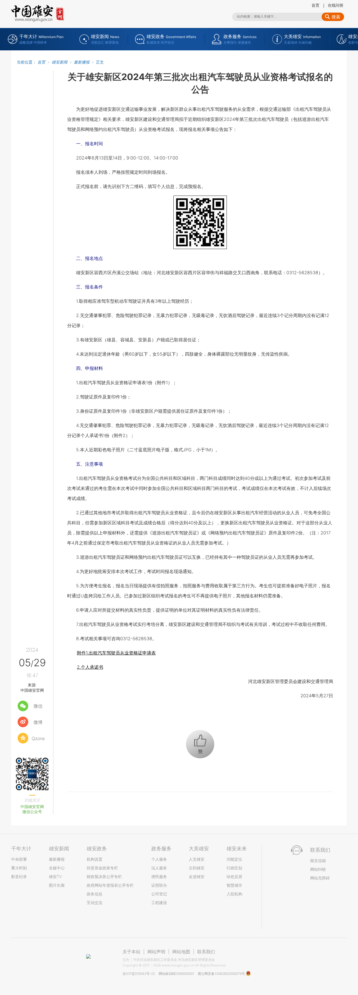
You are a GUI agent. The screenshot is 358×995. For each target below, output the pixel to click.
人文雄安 (196, 859)
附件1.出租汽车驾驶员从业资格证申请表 (116, 653)
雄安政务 (97, 848)
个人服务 (159, 859)
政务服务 (161, 848)
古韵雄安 (196, 867)
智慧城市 (234, 885)
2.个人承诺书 (90, 667)
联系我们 (206, 951)
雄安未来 (237, 848)
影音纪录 (19, 876)
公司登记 (159, 893)
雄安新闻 (59, 62)
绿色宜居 (234, 876)
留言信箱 (318, 860)
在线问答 (335, 5)
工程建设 (159, 902)
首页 (315, 5)
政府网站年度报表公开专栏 (110, 885)
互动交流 (94, 902)
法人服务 (159, 867)
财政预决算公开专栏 (104, 876)
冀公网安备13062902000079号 (222, 973)
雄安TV (55, 876)
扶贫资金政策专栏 (102, 867)
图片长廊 (57, 885)
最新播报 (82, 62)
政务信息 (94, 893)
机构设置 (94, 859)
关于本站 (131, 951)
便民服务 (159, 876)
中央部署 (19, 859)
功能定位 (234, 859)
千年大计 (21, 848)
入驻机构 (234, 893)
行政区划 (234, 867)
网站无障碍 (320, 878)
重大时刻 (19, 867)
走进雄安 (196, 876)
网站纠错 (318, 869)
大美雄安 (199, 848)
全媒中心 (57, 867)
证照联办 (159, 885)
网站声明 (156, 951)
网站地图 (181, 951)
